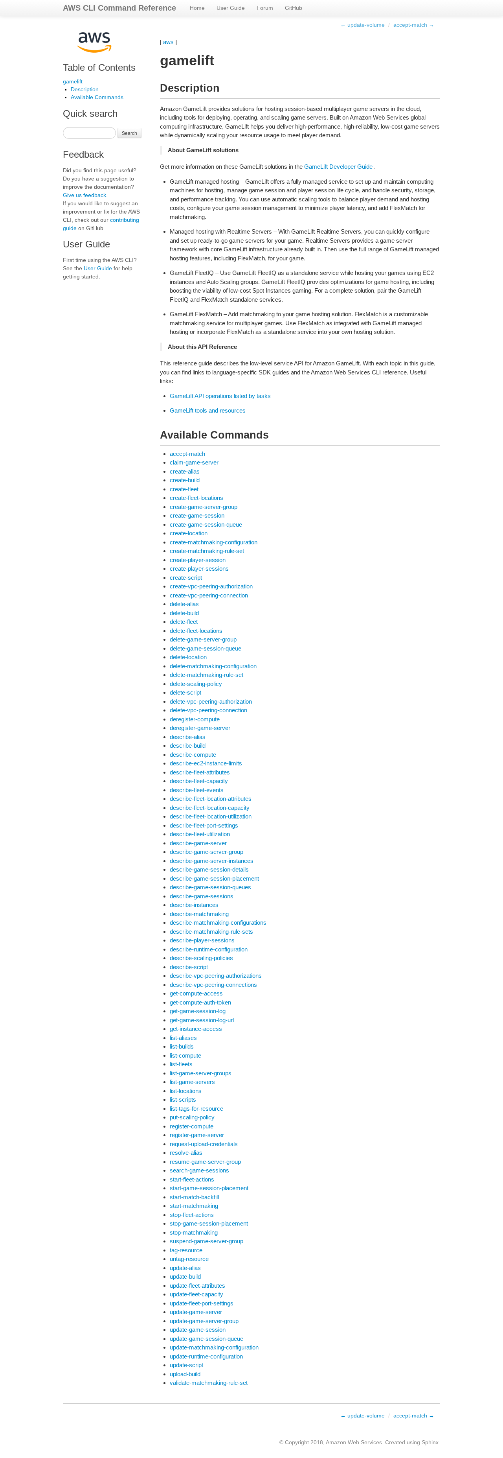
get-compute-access (196, 993)
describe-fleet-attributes (200, 772)
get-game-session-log (198, 1011)
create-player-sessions (199, 568)
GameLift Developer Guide (338, 166)
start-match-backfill (194, 1197)
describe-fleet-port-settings (204, 825)
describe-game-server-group (206, 851)
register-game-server (197, 1135)
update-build (185, 1276)
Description (85, 89)
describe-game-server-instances (211, 860)
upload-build (185, 1374)
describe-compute (193, 754)
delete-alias (184, 604)
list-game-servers (192, 1081)
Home (197, 8)
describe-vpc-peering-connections (213, 984)
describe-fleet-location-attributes (211, 798)
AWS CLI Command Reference (119, 8)
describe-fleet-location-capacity (210, 807)
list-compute (185, 1055)
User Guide (231, 8)
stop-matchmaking (194, 1232)
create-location (188, 533)
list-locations (186, 1091)
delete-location (188, 657)
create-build (185, 480)
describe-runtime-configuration (209, 949)
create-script (186, 577)
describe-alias (188, 737)
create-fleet (184, 489)
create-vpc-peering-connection (209, 595)
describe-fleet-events (197, 790)
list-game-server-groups (200, 1073)
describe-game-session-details (209, 869)
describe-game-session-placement (214, 878)
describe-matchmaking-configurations (218, 922)
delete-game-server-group (203, 639)
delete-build (184, 613)
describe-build (188, 745)
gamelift (73, 81)
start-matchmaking (194, 1205)
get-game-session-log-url (202, 1020)
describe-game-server (198, 843)
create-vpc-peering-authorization (211, 586)
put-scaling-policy (192, 1117)
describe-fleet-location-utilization (211, 816)
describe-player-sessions (202, 940)
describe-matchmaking (199, 914)
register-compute (191, 1126)
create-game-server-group (203, 506)
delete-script (185, 692)
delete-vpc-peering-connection (208, 710)
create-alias (185, 471)
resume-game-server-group (205, 1161)
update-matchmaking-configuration (214, 1347)
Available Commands (97, 97)
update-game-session (198, 1329)
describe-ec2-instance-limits (206, 763)
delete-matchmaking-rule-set (206, 674)
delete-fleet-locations (196, 630)
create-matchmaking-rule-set (207, 550)
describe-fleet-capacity (199, 781)
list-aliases (183, 1037)
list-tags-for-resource (196, 1108)
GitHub (293, 8)
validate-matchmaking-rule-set (209, 1382)
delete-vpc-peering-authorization (211, 701)
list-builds (182, 1046)
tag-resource (186, 1250)
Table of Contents (99, 67)
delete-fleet (184, 621)
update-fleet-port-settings (201, 1303)
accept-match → (413, 25)
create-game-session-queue (206, 524)
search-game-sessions (199, 1170)
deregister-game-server (200, 727)
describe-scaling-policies (201, 958)
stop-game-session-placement (209, 1223)
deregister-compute (195, 719)
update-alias (185, 1267)
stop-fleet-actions (192, 1214)
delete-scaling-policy (196, 683)
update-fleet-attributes (197, 1285)
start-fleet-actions (192, 1179)
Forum (265, 8)
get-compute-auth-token (200, 1002)
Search (129, 132)
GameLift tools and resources (208, 410)
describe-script (189, 967)
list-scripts (183, 1099)
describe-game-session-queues (210, 887)
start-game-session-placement (209, 1188)
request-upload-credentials (204, 1144)
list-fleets (181, 1064)
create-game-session (197, 515)
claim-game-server (194, 462)
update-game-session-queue (206, 1338)
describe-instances (194, 904)
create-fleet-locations (196, 497)
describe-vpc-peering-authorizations (216, 975)
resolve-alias (186, 1152)
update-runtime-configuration (206, 1356)
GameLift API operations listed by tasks (220, 396)
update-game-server (196, 1312)
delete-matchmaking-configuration (213, 666)
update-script (186, 1365)
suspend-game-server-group (206, 1241)
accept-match (187, 453)
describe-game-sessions (201, 896)
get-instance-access (196, 1028)
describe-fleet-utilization (200, 834)
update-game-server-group (204, 1321)
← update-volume (362, 25)
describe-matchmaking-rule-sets (211, 931)
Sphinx (430, 1442)
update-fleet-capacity (196, 1294)
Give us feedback (84, 195)
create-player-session (198, 560)
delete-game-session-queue (205, 648)
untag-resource (189, 1258)
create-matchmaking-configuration (213, 542)
